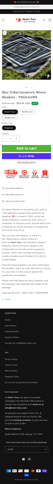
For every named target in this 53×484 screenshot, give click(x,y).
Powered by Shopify (32, 479)
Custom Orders (12, 337)
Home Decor (11, 326)
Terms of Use (11, 365)
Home (7, 320)
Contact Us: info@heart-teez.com (20, 343)
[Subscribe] (45, 449)
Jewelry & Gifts (12, 331)
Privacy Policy (11, 359)
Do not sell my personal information (21, 382)
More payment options (26, 162)
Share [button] (7, 299)
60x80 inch (10, 118)
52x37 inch (10, 112)
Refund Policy (11, 371)
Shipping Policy (12, 377)
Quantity (5, 134)
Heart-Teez (23, 479)
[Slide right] (32, 87)
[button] (3, 20)
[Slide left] (21, 87)
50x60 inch (27, 112)
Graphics (9, 128)
